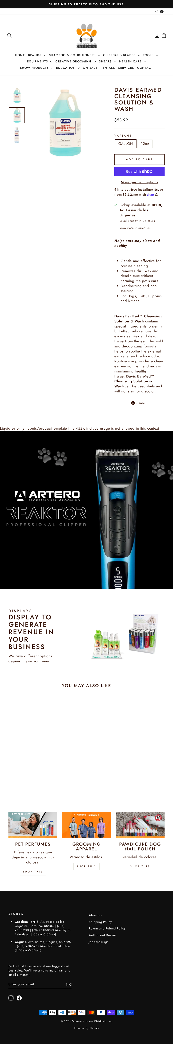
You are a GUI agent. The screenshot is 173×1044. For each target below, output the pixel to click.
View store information (135, 228)
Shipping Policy (100, 922)
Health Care (131, 61)
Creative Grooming (74, 61)
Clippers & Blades (120, 55)
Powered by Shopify (86, 1028)
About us (95, 915)
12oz (145, 143)
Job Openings (98, 942)
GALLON (125, 143)
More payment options (139, 182)
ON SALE (90, 68)
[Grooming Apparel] (86, 825)
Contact (145, 68)
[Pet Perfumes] (32, 825)
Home (20, 55)
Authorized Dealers (103, 935)
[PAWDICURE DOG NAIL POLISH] (140, 825)
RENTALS (108, 68)
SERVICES (126, 68)
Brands (35, 55)
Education (66, 68)
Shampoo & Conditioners (73, 55)
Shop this (140, 866)
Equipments (38, 61)
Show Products (35, 68)
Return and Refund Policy (107, 928)
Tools (149, 55)
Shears (106, 61)
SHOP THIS (33, 872)
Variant (123, 136)
